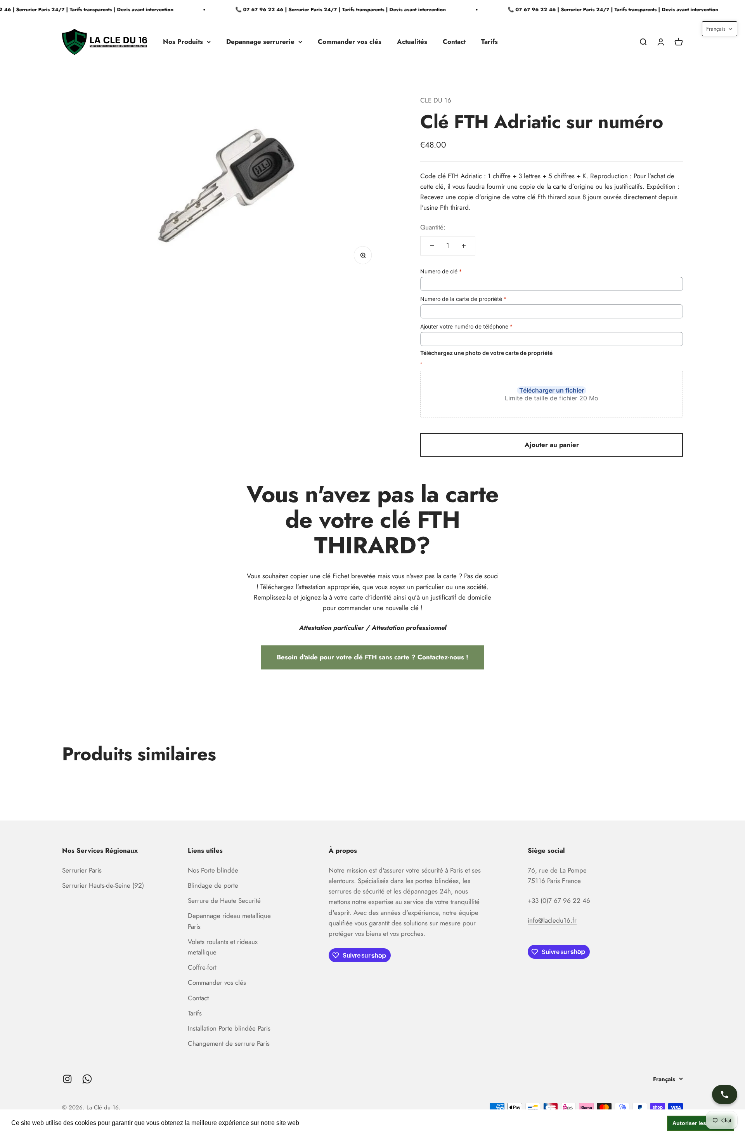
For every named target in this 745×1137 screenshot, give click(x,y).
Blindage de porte (213, 885)
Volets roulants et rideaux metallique (223, 947)
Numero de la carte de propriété (463, 299)
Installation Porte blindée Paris (229, 1028)
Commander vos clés (349, 41)
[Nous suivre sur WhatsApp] (87, 1079)
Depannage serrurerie (260, 41)
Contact (454, 41)
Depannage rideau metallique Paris (229, 921)
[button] (719, 29)
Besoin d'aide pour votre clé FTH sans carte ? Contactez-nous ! (372, 657)
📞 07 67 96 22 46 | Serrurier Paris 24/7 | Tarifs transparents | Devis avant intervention (331, 9)
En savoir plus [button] (321, 1123)
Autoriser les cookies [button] (700, 1123)
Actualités (412, 41)
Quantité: (432, 227)
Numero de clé (441, 271)
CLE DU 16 (435, 100)
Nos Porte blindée (213, 870)
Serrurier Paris (82, 870)
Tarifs (489, 41)
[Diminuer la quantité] (432, 245)
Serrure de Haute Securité (224, 900)
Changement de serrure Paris (229, 1043)
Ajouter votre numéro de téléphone (466, 326)
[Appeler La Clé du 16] (724, 1094)
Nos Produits (183, 41)
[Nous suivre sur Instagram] (67, 1079)
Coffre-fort (202, 967)
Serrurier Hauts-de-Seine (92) (103, 885)
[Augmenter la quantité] (463, 245)
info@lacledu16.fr (552, 920)
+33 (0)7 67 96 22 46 (559, 900)
